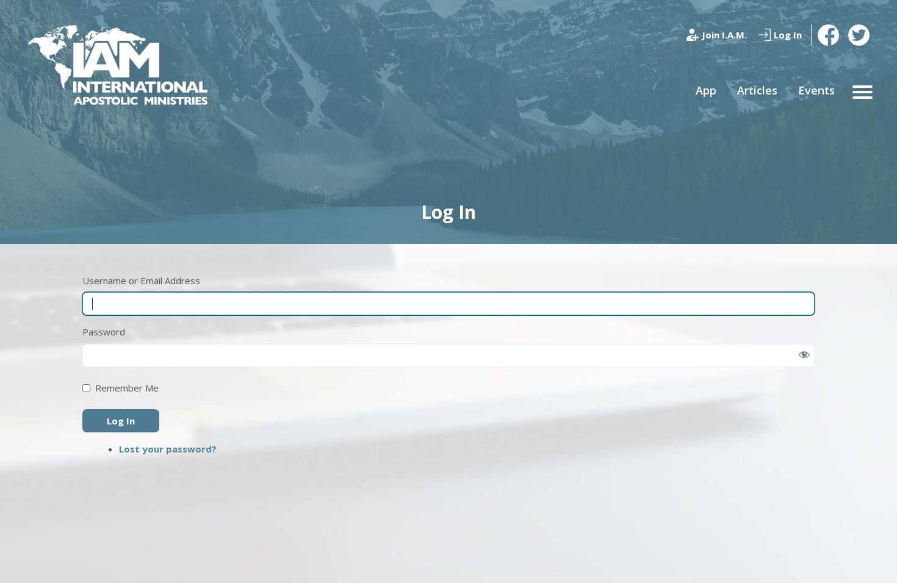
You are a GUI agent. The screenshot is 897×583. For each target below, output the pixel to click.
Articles (757, 90)
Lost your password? (168, 449)
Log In (788, 35)
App (706, 90)
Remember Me (127, 388)
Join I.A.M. (724, 35)
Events (816, 90)
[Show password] (804, 355)
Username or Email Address (141, 280)
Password (103, 332)
